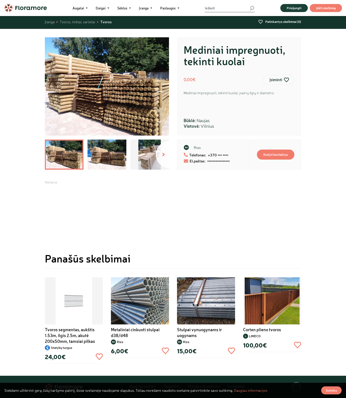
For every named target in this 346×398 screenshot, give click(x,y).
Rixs (197, 147)
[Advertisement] (173, 212)
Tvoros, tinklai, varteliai (77, 22)
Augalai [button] (78, 8)
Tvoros (106, 21)
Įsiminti (276, 79)
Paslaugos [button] (168, 8)
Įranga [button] (144, 8)
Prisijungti (294, 8)
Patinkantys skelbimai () (283, 21)
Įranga (49, 22)
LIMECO (255, 336)
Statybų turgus (61, 347)
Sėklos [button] (122, 8)
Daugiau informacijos (250, 390)
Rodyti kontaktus (275, 154)
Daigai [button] (101, 8)
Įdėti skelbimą (326, 8)
